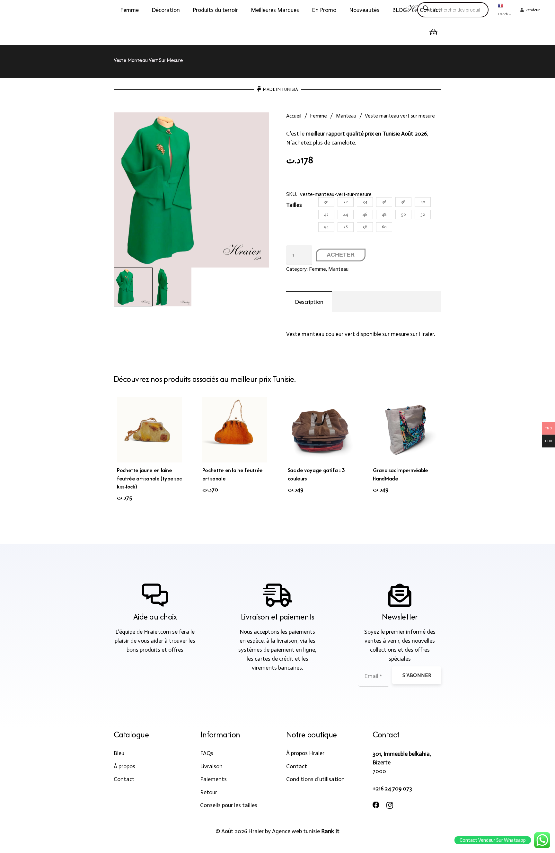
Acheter (341, 254)
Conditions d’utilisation (315, 779)
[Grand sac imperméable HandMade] (405, 429)
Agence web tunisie (296, 831)
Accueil (293, 116)
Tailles (294, 204)
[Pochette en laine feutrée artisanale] (235, 429)
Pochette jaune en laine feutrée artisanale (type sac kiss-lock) (149, 478)
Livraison (211, 766)
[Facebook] (376, 805)
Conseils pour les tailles (228, 805)
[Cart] (433, 32)
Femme (318, 116)
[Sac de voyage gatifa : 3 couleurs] (320, 429)
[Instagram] (389, 805)
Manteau (346, 116)
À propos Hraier (305, 753)
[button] (144, 9)
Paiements (213, 779)
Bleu (119, 753)
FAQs (206, 753)
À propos (124, 766)
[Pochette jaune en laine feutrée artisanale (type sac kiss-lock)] (149, 429)
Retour (208, 792)
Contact (124, 779)
